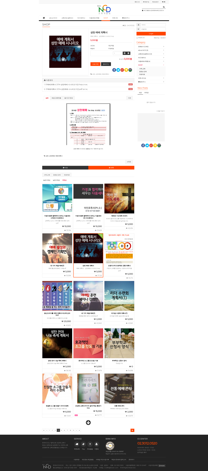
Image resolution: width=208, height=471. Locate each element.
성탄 (93, 74)
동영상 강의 (57, 175)
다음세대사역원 (94, 18)
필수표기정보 (68, 98)
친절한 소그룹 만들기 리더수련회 (57, 406)
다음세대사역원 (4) (144, 61)
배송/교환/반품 (56, 98)
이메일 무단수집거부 (102, 459)
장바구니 (126, 18)
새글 (140, 92)
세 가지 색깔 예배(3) (57, 266)
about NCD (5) (143, 50)
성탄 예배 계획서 (88, 266)
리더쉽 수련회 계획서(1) (119, 313)
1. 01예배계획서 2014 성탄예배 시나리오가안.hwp (88, 85)
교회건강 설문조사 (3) (145, 54)
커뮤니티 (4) (142, 78)
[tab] (151, 46)
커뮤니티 (115, 18)
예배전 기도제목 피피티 (119, 216)
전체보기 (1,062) (143, 46)
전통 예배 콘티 (119, 406)
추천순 (64, 180)
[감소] (128, 53)
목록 (112, 168)
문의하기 (131, 459)
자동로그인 (141, 37)
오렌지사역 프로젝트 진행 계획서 (119, 266)
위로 (129, 162)
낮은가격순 (56, 180)
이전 (129, 98)
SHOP (106, 18)
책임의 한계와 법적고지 (118, 459)
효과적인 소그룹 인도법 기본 (88, 361)
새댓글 (146, 92)
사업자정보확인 (153, 465)
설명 (47, 98)
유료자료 (67, 175)
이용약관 (76, 459)
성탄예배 (98, 74)
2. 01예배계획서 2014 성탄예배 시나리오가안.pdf (88, 89)
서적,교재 (47, 175)
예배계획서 (105, 74)
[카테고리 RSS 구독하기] (132, 430)
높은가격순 (46, 180)
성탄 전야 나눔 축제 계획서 (57, 361)
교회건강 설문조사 (67, 18)
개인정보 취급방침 (87, 459)
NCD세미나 (81, 18)
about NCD (53, 18)
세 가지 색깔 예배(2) (88, 313)
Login (151, 34)
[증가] (125, 53)
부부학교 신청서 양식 (119, 361)
